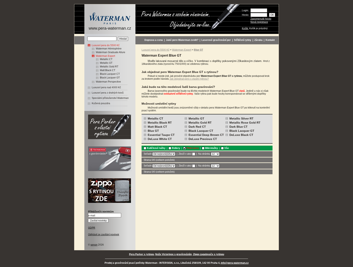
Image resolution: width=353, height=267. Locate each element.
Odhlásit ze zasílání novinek (103, 234)
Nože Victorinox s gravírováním (173, 254)
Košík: (245, 28)
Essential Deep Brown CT (206, 134)
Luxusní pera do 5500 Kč (106, 45)
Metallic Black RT (160, 122)
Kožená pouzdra (101, 103)
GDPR (91, 227)
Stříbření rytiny (242, 40)
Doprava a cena (153, 40)
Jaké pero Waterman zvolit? (182, 40)
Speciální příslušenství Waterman (110, 98)
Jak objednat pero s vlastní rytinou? (189, 78)
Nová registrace (259, 22)
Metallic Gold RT (109, 66)
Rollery (175, 148)
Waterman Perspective (108, 81)
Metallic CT (106, 59)
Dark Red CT (197, 126)
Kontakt (270, 40)
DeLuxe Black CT (241, 134)
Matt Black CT (107, 70)
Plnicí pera (192, 148)
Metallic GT (106, 62)
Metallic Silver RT (241, 118)
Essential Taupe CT (161, 134)
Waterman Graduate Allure (110, 52)
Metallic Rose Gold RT (244, 122)
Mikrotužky (211, 148)
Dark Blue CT (238, 126)
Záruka (258, 40)
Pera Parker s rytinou (141, 254)
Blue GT (153, 130)
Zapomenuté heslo (260, 18)
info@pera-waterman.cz (235, 262)
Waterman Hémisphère (109, 48)
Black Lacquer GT (110, 77)
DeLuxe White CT (160, 139)
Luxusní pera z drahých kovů (108, 92)
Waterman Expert (105, 56)
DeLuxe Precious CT (203, 139)
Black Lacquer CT (110, 74)
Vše (226, 148)
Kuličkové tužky (155, 148)
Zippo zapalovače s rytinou (208, 254)
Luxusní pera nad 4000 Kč (106, 87)
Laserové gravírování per (216, 40)
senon (93, 244)
